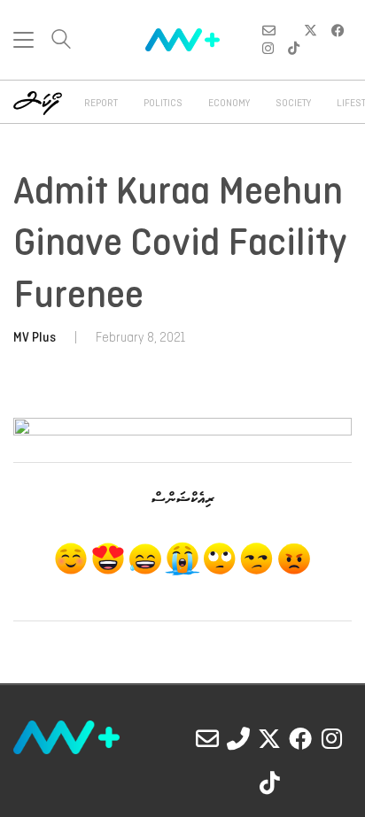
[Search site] (61, 41)
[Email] (207, 738)
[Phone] (238, 738)
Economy (229, 103)
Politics (163, 103)
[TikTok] (269, 782)
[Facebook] (300, 738)
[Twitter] (269, 738)
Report (101, 103)
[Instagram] (331, 738)
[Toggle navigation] (23, 39)
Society (293, 103)
